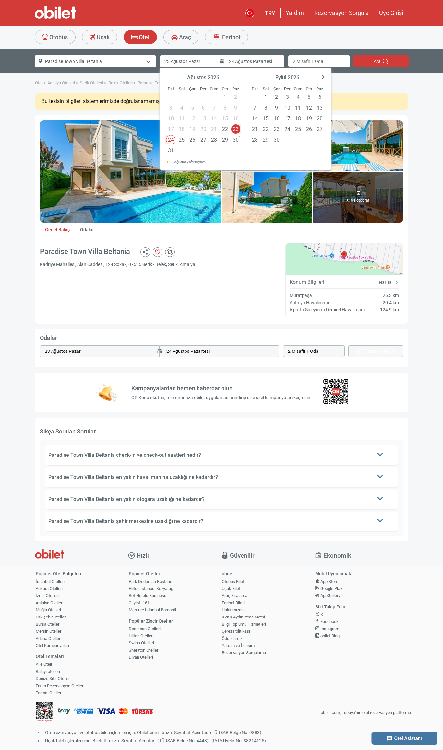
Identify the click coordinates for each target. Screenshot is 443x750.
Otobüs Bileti (233, 581)
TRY (270, 13)
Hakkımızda (233, 609)
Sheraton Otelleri (144, 650)
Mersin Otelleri (49, 631)
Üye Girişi (391, 12)
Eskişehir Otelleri (51, 617)
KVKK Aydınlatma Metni (243, 617)
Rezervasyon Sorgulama (244, 652)
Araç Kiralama (234, 595)
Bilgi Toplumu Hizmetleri (244, 624)
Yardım (295, 12)
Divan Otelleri (141, 657)
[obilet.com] (71, 18)
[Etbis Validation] (44, 713)
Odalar (87, 229)
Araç (184, 37)
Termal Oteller (48, 692)
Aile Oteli (44, 664)
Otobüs (58, 37)
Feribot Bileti (233, 602)
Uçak (102, 37)
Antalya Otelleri (49, 602)
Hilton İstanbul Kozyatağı (151, 588)
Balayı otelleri (48, 671)
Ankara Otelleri (49, 588)
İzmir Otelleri (47, 595)
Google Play (330, 588)
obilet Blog (329, 635)
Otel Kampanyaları (52, 645)
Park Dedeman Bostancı (151, 581)
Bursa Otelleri (48, 624)
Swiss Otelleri (141, 642)
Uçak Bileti (231, 588)
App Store (328, 581)
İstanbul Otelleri (50, 581)
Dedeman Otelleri (145, 628)
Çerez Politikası (236, 631)
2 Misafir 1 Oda (308, 61)
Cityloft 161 (139, 602)
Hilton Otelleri (141, 635)
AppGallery (329, 595)
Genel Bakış (57, 229)
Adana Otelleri (48, 638)
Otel (144, 37)
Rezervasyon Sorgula (341, 12)
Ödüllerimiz (232, 638)
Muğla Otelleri (48, 609)
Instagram (329, 628)
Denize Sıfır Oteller (53, 678)
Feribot (231, 37)
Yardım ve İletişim (238, 645)
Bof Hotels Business (147, 595)
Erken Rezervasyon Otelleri (60, 685)
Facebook (329, 621)
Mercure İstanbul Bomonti (152, 609)
